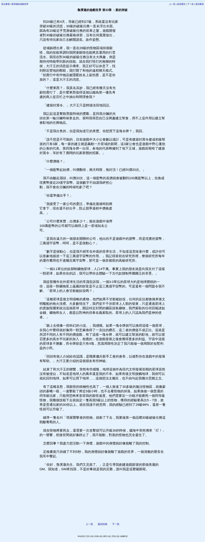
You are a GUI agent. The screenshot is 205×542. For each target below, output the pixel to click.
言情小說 (115, 536)
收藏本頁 (124, 536)
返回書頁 (199, 4)
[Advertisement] (140, 64)
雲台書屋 (5, 4)
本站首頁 (81, 536)
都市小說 (106, 536)
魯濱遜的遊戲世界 (20, 4)
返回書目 (181, 4)
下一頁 (190, 4)
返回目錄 (102, 524)
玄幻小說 (89, 536)
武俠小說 (98, 536)
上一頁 (172, 4)
